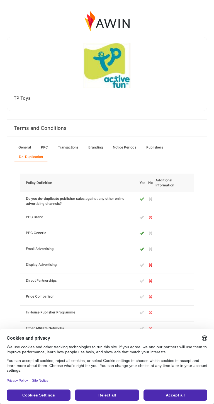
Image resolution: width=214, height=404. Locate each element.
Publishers (154, 147)
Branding (95, 147)
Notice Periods (124, 147)
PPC (44, 147)
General (24, 147)
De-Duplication (31, 157)
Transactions (68, 147)
